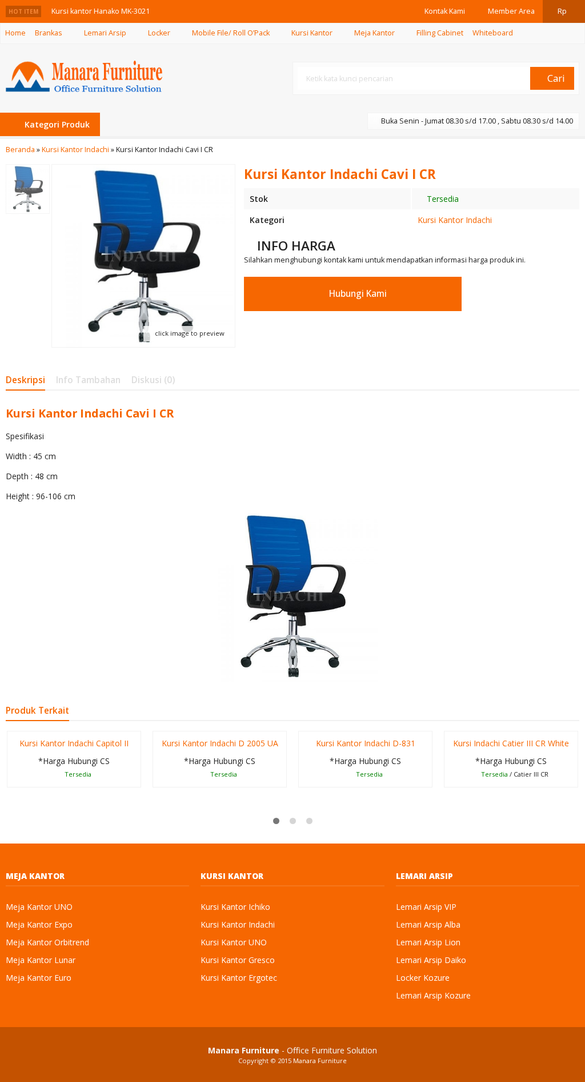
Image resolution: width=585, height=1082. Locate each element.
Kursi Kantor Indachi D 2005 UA (220, 743)
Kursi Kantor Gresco (238, 959)
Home (15, 33)
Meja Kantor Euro (38, 977)
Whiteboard (492, 33)
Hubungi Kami (357, 294)
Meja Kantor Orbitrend (47, 942)
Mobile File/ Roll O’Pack (231, 33)
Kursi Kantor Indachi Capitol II (74, 743)
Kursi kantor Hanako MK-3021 (100, 11)
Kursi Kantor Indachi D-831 (365, 743)
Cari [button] (555, 78)
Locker (159, 33)
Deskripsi (25, 380)
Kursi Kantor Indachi (455, 219)
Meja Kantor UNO (39, 906)
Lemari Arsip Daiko (431, 959)
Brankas (48, 33)
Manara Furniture (320, 1060)
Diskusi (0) (153, 380)
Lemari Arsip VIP (426, 906)
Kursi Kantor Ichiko (235, 906)
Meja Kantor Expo (39, 924)
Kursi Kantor (311, 33)
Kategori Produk (56, 124)
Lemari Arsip (105, 33)
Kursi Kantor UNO (234, 942)
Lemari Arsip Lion (428, 942)
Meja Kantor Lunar (40, 959)
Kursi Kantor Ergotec (239, 977)
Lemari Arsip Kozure (433, 995)
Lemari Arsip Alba (428, 924)
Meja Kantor (374, 33)
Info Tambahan (88, 380)
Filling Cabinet (439, 33)
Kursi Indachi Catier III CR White (511, 743)
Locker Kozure (423, 977)
